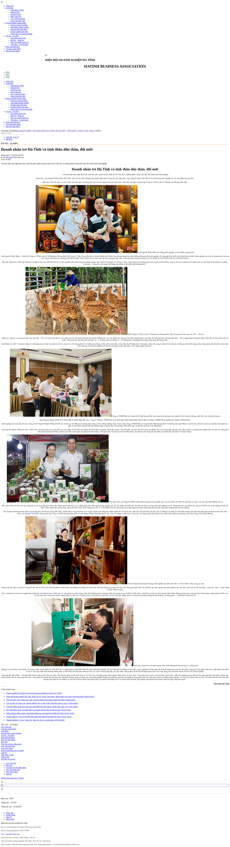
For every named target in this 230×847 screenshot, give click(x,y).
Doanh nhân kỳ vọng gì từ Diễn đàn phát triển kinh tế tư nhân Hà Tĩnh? (38, 717)
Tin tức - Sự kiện (12, 36)
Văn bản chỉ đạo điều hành (11, 744)
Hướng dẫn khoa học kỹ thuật (12, 751)
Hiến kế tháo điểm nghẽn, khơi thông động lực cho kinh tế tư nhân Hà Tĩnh (40, 713)
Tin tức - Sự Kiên (7, 735)
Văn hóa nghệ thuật (13, 49)
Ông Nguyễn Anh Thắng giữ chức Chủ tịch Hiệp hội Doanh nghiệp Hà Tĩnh (40, 700)
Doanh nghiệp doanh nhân (16, 23)
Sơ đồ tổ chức (16, 90)
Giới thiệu (9, 8)
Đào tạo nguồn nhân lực (20, 118)
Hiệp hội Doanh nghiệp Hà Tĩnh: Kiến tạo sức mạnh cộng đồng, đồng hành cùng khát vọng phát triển (50, 697)
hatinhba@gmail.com (13, 834)
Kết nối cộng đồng (13, 51)
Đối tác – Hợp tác (17, 116)
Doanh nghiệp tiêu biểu (19, 107)
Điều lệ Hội (15, 88)
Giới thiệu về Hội (17, 86)
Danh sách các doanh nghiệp (21, 109)
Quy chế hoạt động (18, 94)
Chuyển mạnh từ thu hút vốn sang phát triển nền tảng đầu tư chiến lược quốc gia (42, 707)
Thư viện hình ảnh (8, 746)
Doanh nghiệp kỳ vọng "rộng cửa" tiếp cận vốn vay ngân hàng (35, 720)
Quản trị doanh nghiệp (19, 101)
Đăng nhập (10, 819)
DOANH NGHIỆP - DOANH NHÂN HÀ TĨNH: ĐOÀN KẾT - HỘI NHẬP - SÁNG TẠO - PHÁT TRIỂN (59, 131)
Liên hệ (4, 753)
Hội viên (4, 742)
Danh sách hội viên (18, 96)
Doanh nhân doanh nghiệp (11, 733)
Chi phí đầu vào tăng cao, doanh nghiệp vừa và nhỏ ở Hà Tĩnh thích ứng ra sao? (42, 703)
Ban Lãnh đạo (16, 92)
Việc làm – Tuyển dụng (19, 120)
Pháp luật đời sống (13, 47)
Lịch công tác (6, 727)
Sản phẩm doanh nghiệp (20, 103)
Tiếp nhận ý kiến (7, 755)
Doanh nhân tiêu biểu (19, 105)
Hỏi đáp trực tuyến (8, 759)
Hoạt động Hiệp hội (18, 114)
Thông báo (5, 757)
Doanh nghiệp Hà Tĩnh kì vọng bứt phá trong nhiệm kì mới (34, 693)
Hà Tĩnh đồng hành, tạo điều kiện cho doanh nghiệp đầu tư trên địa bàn (38, 710)
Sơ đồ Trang (10, 815)
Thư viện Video (7, 748)
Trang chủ (9, 6)
